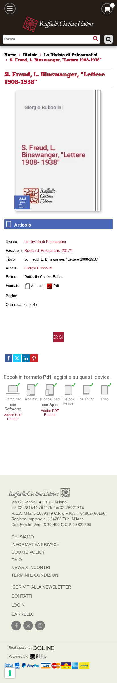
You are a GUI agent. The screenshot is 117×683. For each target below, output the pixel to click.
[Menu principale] (10, 8)
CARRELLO (22, 614)
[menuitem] (10, 54)
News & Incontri (30, 567)
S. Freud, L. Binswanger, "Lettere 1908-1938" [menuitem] (56, 60)
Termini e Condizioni (35, 575)
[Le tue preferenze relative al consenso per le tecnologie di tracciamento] (10, 673)
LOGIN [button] (18, 605)
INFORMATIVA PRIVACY (35, 544)
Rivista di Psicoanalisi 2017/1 (48, 250)
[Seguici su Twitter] (28, 625)
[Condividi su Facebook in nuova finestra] (8, 358)
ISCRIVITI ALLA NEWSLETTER (41, 587)
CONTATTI (21, 596)
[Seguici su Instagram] (40, 625)
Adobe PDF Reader (13, 417)
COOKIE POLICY (28, 552)
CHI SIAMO (22, 536)
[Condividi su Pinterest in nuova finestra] (34, 358)
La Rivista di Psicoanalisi (45, 242)
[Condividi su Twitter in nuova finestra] (17, 358)
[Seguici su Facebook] (16, 625)
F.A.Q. (17, 559)
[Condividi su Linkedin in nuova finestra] (26, 358)
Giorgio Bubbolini (38, 268)
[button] (58, 337)
